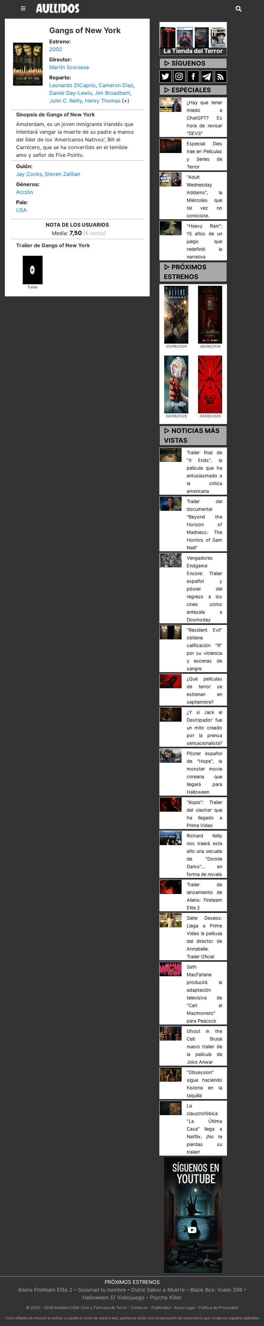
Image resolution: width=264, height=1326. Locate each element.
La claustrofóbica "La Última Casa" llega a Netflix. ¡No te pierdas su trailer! (204, 1129)
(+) (125, 100)
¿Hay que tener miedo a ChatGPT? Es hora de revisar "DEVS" (204, 118)
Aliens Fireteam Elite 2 (45, 1289)
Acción (24, 192)
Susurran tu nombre (102, 1289)
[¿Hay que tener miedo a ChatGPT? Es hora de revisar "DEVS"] (170, 104)
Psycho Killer (166, 1297)
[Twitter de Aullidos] (165, 76)
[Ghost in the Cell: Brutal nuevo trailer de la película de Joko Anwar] (170, 1033)
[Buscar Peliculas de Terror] (238, 9)
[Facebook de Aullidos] (193, 76)
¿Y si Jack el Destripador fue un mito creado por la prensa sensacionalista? (204, 727)
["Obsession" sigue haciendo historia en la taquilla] (170, 1074)
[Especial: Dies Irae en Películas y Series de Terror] (170, 145)
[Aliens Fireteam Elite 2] (176, 314)
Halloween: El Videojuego (113, 1297)
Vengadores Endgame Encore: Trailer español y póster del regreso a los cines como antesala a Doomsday (204, 588)
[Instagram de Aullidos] (179, 76)
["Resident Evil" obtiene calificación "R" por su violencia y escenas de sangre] (170, 631)
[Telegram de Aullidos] (207, 76)
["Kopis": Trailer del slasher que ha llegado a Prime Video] (170, 804)
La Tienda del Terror (193, 51)
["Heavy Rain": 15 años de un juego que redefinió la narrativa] (170, 227)
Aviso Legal (184, 1307)
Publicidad (160, 1307)
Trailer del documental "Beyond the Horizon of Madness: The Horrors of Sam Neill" (204, 524)
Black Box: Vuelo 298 (216, 1289)
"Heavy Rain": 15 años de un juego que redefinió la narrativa (204, 241)
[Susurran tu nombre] (210, 314)
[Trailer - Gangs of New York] (33, 269)
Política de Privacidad (218, 1307)
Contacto (139, 1307)
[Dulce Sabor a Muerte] (176, 384)
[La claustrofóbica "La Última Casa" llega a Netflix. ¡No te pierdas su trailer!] (170, 1107)
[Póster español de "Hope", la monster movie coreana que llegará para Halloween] (170, 755)
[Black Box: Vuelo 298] (210, 384)
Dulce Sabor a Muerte (158, 1289)
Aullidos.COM (66, 1307)
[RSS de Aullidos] (221, 76)
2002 (55, 49)
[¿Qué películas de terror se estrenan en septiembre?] (170, 680)
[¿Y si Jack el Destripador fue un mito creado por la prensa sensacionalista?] (170, 714)
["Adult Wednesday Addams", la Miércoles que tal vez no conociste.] (170, 179)
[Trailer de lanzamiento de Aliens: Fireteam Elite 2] (170, 886)
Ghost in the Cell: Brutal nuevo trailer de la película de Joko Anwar (204, 1046)
